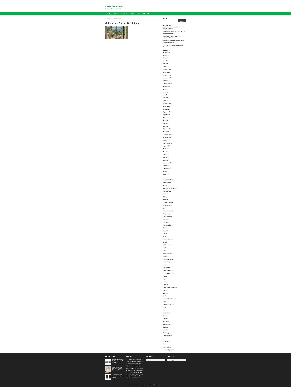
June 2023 (166, 151)
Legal (164, 279)
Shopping (165, 330)
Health (164, 248)
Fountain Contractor (168, 239)
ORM (164, 307)
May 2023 (165, 154)
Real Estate (166, 321)
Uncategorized (167, 347)
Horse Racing (166, 262)
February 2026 (167, 69)
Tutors (164, 344)
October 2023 (166, 140)
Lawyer (165, 276)
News (138, 13)
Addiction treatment (168, 179)
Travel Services (167, 341)
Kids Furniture (166, 267)
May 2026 (165, 61)
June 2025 (166, 92)
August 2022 (166, 171)
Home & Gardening (168, 253)
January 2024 (166, 132)
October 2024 (166, 109)
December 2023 (167, 134)
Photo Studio (166, 313)
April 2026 (165, 63)
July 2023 (165, 148)
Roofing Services (167, 324)
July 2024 (165, 117)
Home (106, 18)
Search (165, 18)
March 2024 (166, 126)
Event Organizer (167, 225)
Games (165, 242)
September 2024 (167, 112)
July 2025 (165, 89)
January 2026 (166, 72)
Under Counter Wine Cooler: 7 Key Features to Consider (118, 376)
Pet (164, 310)
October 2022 (166, 165)
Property (165, 318)
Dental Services (167, 214)
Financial (165, 231)
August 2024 (166, 114)
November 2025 (167, 78)
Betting (165, 197)
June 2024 (166, 120)
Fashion (165, 228)
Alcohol (165, 185)
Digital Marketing (167, 216)
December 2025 (167, 75)
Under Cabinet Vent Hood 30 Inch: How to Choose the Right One (117, 368)
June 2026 (166, 58)
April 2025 (165, 97)
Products (165, 316)
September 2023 (167, 143)
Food (164, 236)
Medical (165, 296)
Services (165, 327)
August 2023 (166, 146)
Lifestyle (131, 13)
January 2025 (166, 106)
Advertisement (167, 182)
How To (108, 13)
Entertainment (166, 222)
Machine (165, 290)
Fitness (165, 233)
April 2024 (165, 123)
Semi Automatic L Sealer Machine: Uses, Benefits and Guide (118, 361)
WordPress (158, 384)
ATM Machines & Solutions (170, 188)
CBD (164, 208)
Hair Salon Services (168, 245)
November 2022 (167, 163)
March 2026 (166, 66)
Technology (166, 333)
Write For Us (146, 13)
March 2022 (166, 174)
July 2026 (165, 55)
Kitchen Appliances (168, 270)
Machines (165, 293)
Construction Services (169, 211)
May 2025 (165, 95)
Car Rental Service (168, 202)
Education (165, 219)
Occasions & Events (168, 304)
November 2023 (167, 137)
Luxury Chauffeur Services (170, 287)
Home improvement (168, 259)
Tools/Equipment (167, 335)
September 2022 (167, 168)
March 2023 (166, 160)
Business (115, 13)
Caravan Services (167, 205)
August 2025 (166, 86)
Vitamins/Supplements (169, 350)
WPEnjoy (148, 384)
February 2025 (167, 103)
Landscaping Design (168, 273)
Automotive (166, 194)
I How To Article (114, 6)
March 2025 (166, 100)
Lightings (165, 284)
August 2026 (166, 52)
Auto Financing (167, 191)
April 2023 (165, 157)
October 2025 (166, 80)
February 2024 (167, 129)
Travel (164, 338)
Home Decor (123, 13)
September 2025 (167, 83)
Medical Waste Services (169, 299)
